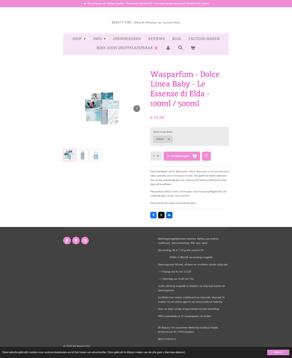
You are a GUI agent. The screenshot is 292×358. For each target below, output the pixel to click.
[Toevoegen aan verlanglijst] (206, 156)
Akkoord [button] (278, 352)
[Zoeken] (180, 47)
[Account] (168, 48)
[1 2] (156, 156)
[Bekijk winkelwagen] (193, 48)
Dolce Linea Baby (163, 132)
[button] (69, 155)
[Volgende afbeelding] (136, 108)
